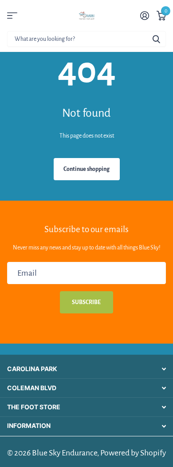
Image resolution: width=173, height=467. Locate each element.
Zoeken (156, 39)
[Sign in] (144, 15)
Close (86, 369)
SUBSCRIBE (87, 302)
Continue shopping (86, 169)
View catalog (12, 16)
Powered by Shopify (133, 452)
